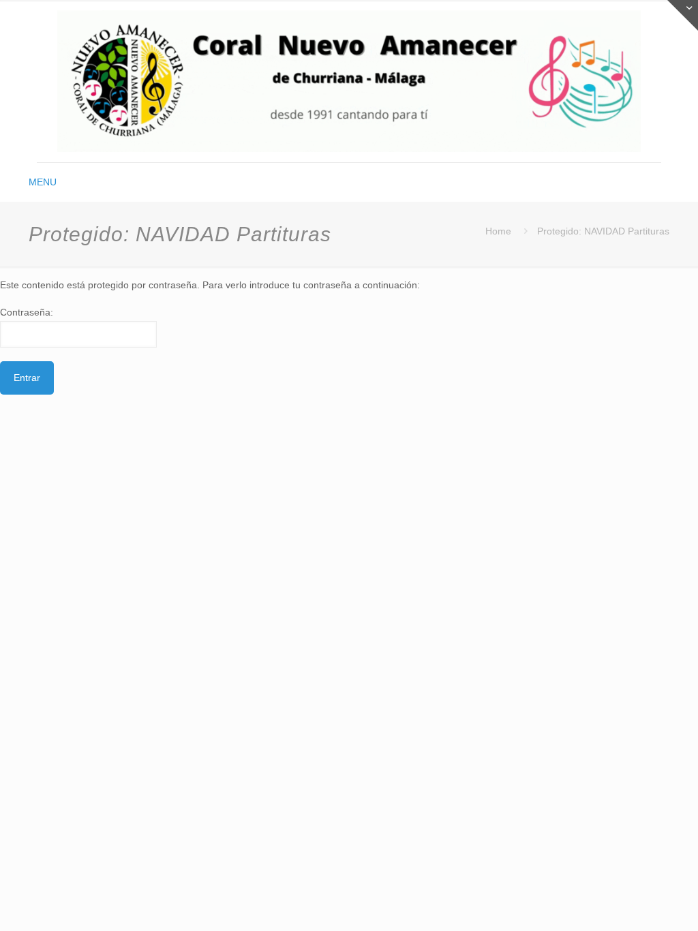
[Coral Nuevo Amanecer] (349, 81)
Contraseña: (26, 312)
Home (498, 231)
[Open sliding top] (682, 15)
